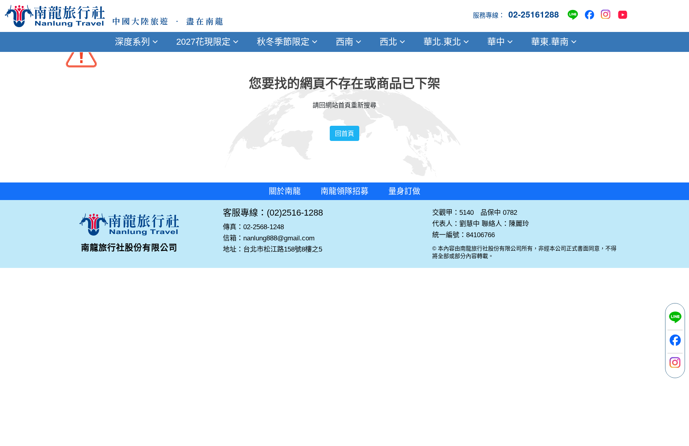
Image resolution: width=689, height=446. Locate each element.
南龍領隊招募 (344, 191)
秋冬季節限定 (283, 42)
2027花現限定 (203, 42)
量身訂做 (404, 191)
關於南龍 (285, 191)
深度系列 (132, 42)
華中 (496, 42)
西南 (344, 42)
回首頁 (344, 133)
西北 (388, 42)
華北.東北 (442, 42)
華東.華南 (550, 42)
